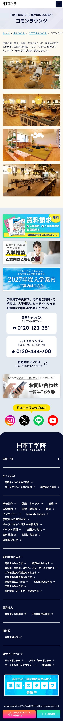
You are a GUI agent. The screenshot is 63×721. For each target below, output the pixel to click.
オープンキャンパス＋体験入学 (21, 524)
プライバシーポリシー (40, 660)
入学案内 (8, 509)
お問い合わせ (30, 535)
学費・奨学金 (30, 509)
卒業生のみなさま (14, 586)
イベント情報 (11, 530)
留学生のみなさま (41, 563)
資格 (51, 504)
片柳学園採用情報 (41, 614)
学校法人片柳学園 (14, 614)
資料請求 (8, 535)
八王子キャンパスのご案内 (19, 487)
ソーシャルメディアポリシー (20, 665)
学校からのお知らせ (15, 519)
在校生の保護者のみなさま (19, 577)
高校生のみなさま (14, 563)
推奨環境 (47, 665)
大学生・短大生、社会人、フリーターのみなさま (30, 568)
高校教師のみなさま (15, 582)
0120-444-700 (33, 351)
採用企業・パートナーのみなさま (22, 591)
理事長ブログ (11, 540)
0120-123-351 (33, 328)
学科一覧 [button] (8, 459)
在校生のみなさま (43, 582)
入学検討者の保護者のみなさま (21, 572)
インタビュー (11, 514)
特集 (49, 509)
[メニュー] (59, 4)
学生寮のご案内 (48, 487)
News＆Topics (36, 514)
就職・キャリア (31, 504)
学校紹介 (8, 504)
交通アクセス (35, 530)
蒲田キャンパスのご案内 (17, 482)
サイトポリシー (13, 660)
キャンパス (9, 476)
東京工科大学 (12, 637)
